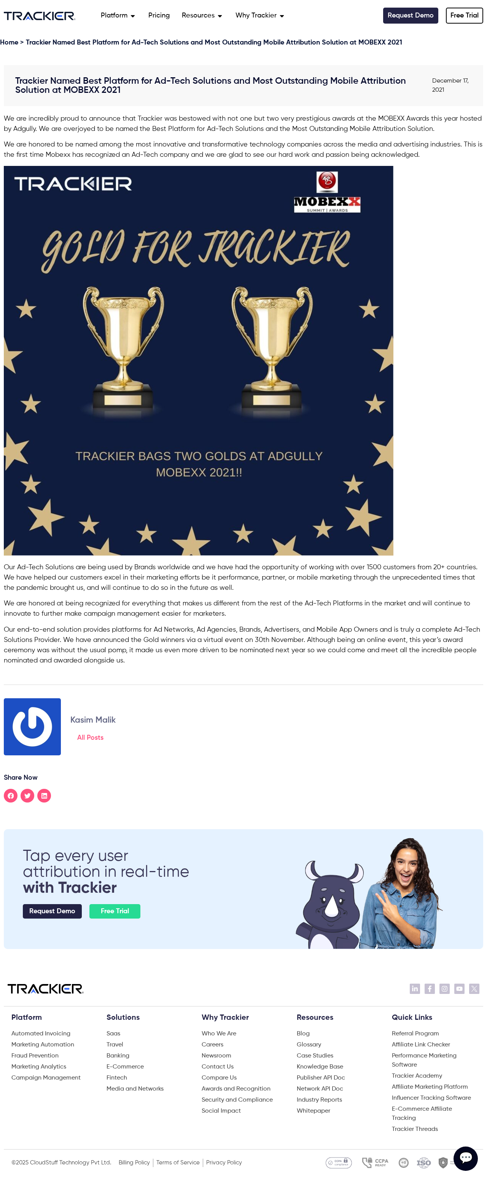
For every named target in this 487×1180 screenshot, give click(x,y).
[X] (474, 989)
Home (9, 42)
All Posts (90, 737)
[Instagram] (444, 989)
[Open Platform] (132, 16)
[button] (11, 796)
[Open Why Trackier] (282, 16)
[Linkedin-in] (415, 989)
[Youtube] (459, 989)
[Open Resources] (219, 16)
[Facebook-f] (430, 989)
